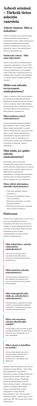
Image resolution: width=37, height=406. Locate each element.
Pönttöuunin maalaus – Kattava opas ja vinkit (17, 396)
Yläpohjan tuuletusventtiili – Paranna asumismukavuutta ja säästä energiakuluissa (15, 388)
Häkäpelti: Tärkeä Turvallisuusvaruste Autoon (17, 366)
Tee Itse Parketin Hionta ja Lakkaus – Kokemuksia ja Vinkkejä (17, 383)
